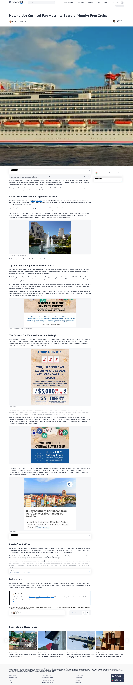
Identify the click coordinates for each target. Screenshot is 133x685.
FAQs (10, 682)
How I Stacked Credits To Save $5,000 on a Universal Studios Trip (22, 655)
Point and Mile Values (47, 682)
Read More (120, 627)
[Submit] (30, 2)
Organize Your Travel (47, 677)
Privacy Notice (79, 675)
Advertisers (34, 177)
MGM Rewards (58, 293)
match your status (45, 279)
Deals (105, 2)
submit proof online (36, 200)
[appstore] (117, 676)
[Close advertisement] (89, 170)
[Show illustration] (17, 602)
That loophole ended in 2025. (55, 271)
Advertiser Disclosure (119, 5)
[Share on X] (87, 613)
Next (127, 640)
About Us (78, 680)
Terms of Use (79, 677)
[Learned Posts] (113, 2)
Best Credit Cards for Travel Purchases (20, 572)
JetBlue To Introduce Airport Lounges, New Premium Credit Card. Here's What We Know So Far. (80, 656)
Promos (11, 680)
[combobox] (41, 2)
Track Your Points (46, 675)
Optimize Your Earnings (48, 680)
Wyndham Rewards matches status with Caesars (69, 215)
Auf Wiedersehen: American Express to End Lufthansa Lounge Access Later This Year (109, 655)
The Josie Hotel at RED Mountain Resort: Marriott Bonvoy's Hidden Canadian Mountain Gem (50, 656)
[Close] (120, 173)
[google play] (117, 680)
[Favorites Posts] (117, 2)
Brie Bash (14, 21)
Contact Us (78, 682)
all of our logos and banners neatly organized (41, 597)
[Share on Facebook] (83, 613)
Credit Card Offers (13, 675)
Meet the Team (13, 677)
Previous (6, 640)
